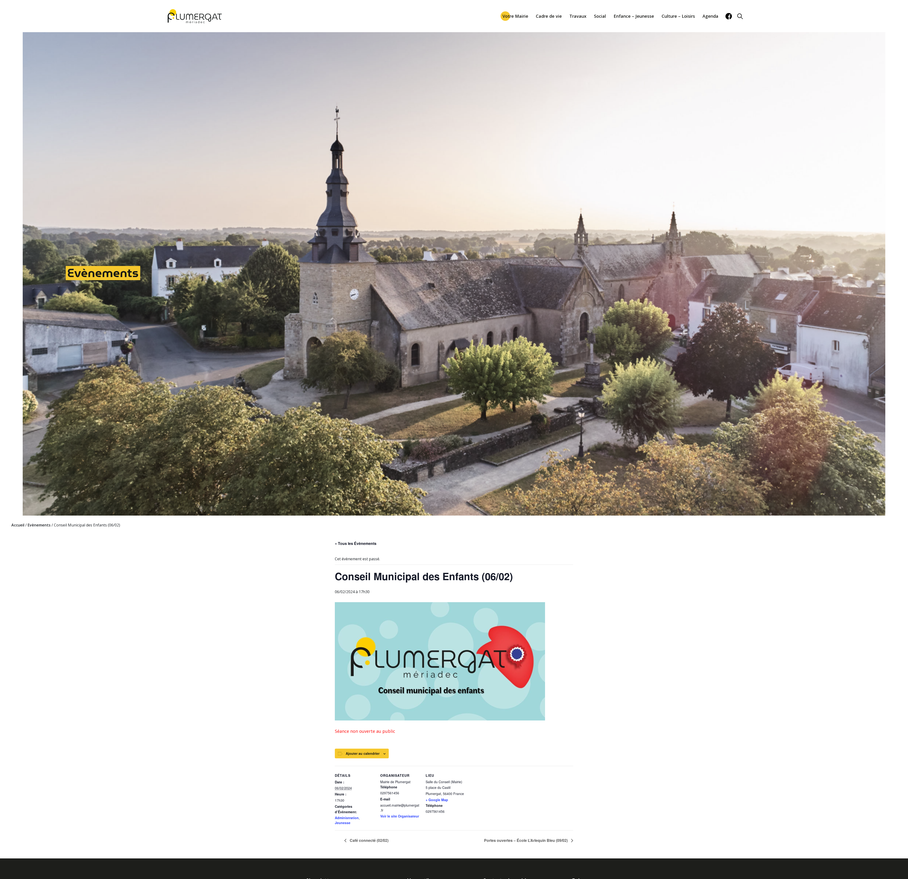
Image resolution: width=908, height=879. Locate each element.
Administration (347, 817)
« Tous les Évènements (355, 543)
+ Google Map (437, 799)
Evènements (103, 273)
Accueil (17, 525)
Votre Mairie (515, 16)
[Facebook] (728, 16)
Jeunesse (342, 822)
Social (600, 16)
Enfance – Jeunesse (634, 16)
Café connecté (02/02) (369, 840)
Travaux (577, 16)
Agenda (710, 16)
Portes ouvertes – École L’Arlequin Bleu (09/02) (526, 840)
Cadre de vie (549, 16)
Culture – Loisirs (678, 16)
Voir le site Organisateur (399, 816)
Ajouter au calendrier (363, 753)
